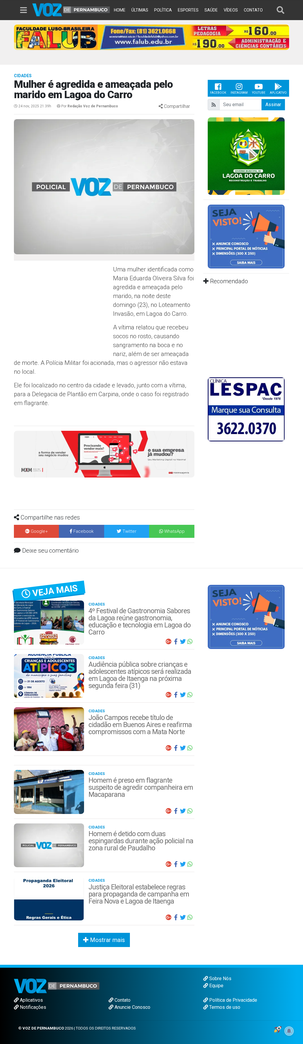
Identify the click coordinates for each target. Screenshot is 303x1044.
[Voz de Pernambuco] (71, 9)
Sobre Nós (219, 978)
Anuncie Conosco (131, 1007)
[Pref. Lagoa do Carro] (246, 155)
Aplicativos (31, 1000)
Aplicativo (278, 92)
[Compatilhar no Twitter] (183, 641)
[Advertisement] (62, 308)
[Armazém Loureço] (104, 454)
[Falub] (151, 37)
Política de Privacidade (232, 1000)
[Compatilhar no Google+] (169, 641)
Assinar (273, 104)
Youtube (258, 92)
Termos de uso (224, 1007)
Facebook (218, 92)
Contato (121, 1000)
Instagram (239, 92)
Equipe (215, 985)
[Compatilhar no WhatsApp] (190, 641)
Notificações (32, 1007)
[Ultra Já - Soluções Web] (278, 1029)
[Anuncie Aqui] (246, 236)
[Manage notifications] (289, 1031)
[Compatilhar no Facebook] (176, 641)
